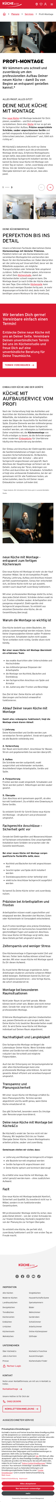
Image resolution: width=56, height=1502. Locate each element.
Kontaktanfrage (10, 1388)
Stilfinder (33, 1336)
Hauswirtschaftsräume (39, 1297)
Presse (6, 1361)
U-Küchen (7, 1326)
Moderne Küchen (10, 1297)
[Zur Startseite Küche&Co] (12, 4)
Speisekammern (36, 1302)
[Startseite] (4, 14)
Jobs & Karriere (10, 1356)
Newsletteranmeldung (19, 1408)
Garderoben (34, 1317)
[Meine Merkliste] (41, 4)
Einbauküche (25, 438)
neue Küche (13, 118)
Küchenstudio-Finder (38, 1361)
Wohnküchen (8, 1336)
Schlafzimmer (35, 1322)
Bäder (31, 1307)
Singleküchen (35, 1293)
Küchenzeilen (8, 1317)
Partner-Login (14, 1365)
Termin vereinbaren (17, 365)
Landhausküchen (10, 1302)
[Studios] (36, 4)
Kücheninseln (8, 1331)
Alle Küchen (8, 1293)
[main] (28, 627)
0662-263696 (14, 1401)
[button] (41, 187)
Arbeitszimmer (35, 1326)
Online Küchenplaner (38, 1331)
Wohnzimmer (34, 1312)
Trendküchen (8, 1312)
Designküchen (9, 1307)
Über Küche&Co (9, 1351)
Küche (30, 124)
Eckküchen (7, 1322)
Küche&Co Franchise (38, 1351)
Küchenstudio (24, 275)
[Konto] (45, 4)
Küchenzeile (36, 284)
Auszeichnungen (36, 1356)
